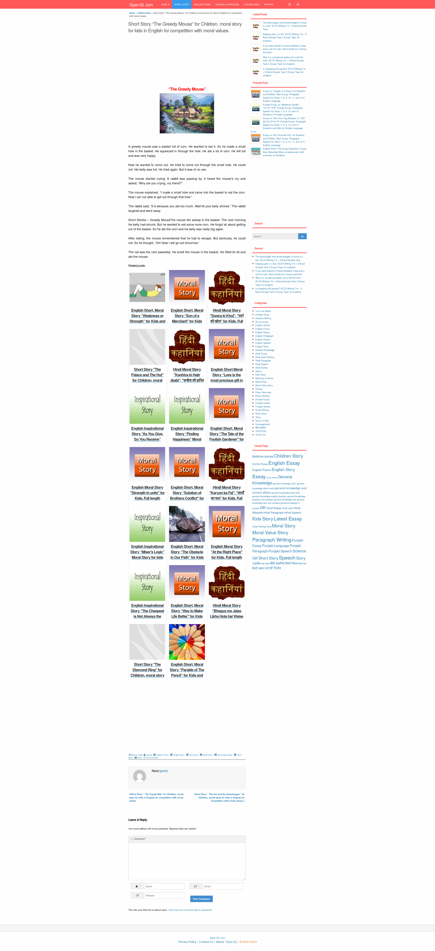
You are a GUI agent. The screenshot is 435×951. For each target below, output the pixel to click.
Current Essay (260, 464)
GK (263, 507)
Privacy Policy (187, 942)
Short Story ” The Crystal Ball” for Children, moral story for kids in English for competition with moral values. (156, 797)
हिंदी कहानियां (260, 427)
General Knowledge (227, 4)
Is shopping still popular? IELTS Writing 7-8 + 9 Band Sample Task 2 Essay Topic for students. (284, 72)
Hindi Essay (261, 353)
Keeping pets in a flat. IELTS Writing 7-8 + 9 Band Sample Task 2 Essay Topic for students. (284, 37)
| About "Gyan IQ (225, 942)
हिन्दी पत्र (302, 563)
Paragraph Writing (271, 539)
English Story (178, 754)
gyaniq (149, 754)
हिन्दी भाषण (258, 568)
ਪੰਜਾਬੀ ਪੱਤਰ (260, 434)
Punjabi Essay (252, 4)
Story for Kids (262, 420)
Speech (287, 557)
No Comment (152, 757)
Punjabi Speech (280, 551)
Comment (140, 838)
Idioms (258, 371)
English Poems (202, 4)
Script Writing (262, 410)
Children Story (144, 13)
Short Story (261, 413)
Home (164, 4)
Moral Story (182, 4)
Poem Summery (263, 392)
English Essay (262, 328)
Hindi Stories (261, 367)
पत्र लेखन (265, 563)
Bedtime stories (262, 456)
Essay (259, 476)
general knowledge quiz (285, 499)
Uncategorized (262, 424)
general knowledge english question (269, 496)
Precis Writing (262, 395)
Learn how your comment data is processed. (190, 909)
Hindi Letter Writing (264, 357)
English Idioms (262, 332)
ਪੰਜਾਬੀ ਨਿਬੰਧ (260, 431)
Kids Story (193, 754)
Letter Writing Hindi (261, 526)
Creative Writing (263, 318)
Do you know (261, 321)
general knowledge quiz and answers (278, 501)
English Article (262, 325)
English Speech (263, 342)
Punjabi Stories (262, 406)
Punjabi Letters (262, 403)
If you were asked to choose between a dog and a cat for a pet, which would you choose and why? (284, 49)
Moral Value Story (225, 754)
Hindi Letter (287, 508)
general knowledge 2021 (284, 483)
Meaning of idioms (264, 378)
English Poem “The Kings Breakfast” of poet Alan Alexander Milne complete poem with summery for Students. (284, 152)
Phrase (258, 388)
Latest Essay (288, 518)
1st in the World (263, 311)
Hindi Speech (261, 364)
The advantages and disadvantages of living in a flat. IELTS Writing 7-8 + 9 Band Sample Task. (285, 26)
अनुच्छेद (256, 563)
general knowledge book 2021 (286, 492)
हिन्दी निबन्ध (268, 4)
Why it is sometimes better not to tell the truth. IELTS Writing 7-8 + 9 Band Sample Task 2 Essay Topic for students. (283, 60)
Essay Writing (271, 477)
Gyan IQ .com (141, 4)
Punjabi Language (275, 545)
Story (140, 757)
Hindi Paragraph (263, 360)
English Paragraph (264, 335)
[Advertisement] (187, 61)
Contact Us (205, 942)
